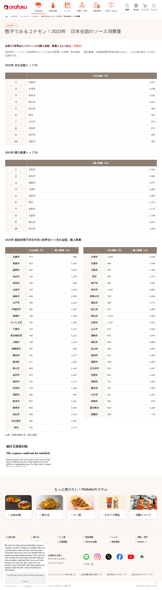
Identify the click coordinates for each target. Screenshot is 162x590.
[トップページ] (6, 16)
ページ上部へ (155, 581)
